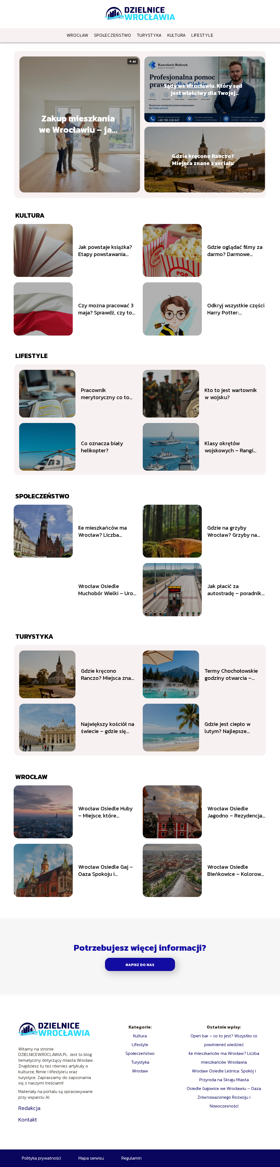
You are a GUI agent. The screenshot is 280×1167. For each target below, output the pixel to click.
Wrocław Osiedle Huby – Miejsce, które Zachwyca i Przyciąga (105, 812)
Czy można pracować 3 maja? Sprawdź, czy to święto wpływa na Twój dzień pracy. (106, 309)
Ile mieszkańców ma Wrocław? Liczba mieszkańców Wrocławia (102, 531)
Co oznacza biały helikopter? (102, 447)
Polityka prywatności (41, 1158)
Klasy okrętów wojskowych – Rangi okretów (229, 447)
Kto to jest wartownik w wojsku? (231, 394)
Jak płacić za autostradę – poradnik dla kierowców (234, 590)
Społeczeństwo (112, 35)
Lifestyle (202, 35)
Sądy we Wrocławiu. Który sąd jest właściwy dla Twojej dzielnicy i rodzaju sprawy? (203, 89)
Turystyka (149, 35)
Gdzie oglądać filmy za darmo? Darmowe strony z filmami (234, 250)
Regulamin (131, 1158)
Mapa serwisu (91, 1158)
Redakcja (29, 1108)
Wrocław (78, 35)
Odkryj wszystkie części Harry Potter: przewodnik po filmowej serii (235, 309)
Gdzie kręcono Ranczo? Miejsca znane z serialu (203, 159)
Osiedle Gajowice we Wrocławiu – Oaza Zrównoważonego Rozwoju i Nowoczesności (224, 1097)
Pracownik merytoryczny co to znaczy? (105, 394)
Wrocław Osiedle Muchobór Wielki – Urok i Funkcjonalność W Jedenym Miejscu (107, 590)
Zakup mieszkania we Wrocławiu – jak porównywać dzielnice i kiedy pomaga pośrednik (78, 124)
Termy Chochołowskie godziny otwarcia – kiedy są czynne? (231, 674)
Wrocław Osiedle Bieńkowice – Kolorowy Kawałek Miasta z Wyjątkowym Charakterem (235, 870)
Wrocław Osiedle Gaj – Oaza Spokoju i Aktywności (105, 870)
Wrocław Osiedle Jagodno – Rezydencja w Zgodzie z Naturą (234, 812)
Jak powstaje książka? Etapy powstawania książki (105, 250)
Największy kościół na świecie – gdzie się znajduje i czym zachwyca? (107, 727)
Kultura (176, 35)
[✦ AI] (87, 191)
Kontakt (27, 1119)
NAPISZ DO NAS (140, 964)
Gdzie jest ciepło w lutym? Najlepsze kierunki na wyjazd (227, 727)
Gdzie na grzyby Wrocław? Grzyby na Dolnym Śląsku (232, 531)
